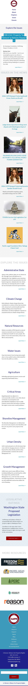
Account (14, 641)
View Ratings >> (14, 538)
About (14, 12)
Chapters (14, 15)
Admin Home (14, 644)
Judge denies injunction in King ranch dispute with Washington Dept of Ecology (14, 127)
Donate (14, 20)
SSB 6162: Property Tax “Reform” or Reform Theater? (14, 36)
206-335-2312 (14, 655)
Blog (14, 637)
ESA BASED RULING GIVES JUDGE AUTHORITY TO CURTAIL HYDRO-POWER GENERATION (15, 158)
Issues (14, 17)
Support (14, 632)
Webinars (14, 639)
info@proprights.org (14, 661)
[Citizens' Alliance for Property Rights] (14, 3)
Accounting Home (14, 646)
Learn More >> (18, 67)
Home (14, 9)
